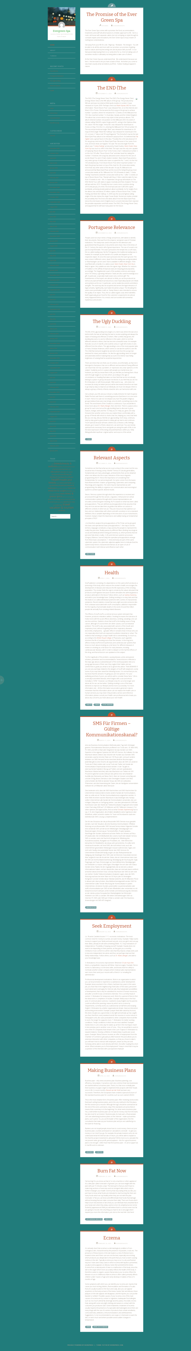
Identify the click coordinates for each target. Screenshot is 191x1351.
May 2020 (53, 221)
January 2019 (54, 241)
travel (66, 504)
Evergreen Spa (61, 31)
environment (56, 474)
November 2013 (54, 358)
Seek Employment (111, 926)
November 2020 (54, 192)
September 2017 (55, 290)
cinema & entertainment (60, 469)
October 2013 (54, 363)
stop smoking (108, 704)
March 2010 (53, 441)
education (55, 471)
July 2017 (52, 295)
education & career (66, 472)
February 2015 (54, 334)
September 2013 (55, 368)
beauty (58, 463)
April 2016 (53, 324)
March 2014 (53, 348)
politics (50, 499)
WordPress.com (116, 1345)
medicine (71, 488)
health (55, 480)
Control (100, 1152)
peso (72, 497)
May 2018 (53, 256)
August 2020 (53, 207)
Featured (104, 26)
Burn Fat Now (111, 1171)
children (73, 466)
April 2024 (53, 158)
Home (52, 45)
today (57, 505)
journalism (59, 488)
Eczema (111, 1238)
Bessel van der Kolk (113, 1090)
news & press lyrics (61, 495)
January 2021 (54, 182)
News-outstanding (66, 497)
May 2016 (53, 319)
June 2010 (53, 426)
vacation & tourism (62, 507)
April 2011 (53, 421)
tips (54, 505)
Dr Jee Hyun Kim (128, 963)
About (52, 50)
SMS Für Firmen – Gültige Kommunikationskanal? (111, 729)
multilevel (90, 554)
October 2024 (54, 153)
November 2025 (54, 148)
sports (66, 501)
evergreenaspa (119, 26)
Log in (52, 108)
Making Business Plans (112, 1070)
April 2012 (53, 402)
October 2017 (54, 285)
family (62, 474)
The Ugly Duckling (55, 81)
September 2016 (55, 309)
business (90, 1152)
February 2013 (54, 387)
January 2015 (54, 338)
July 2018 (52, 251)
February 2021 (54, 178)
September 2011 (55, 412)
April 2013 (53, 382)
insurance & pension (59, 485)
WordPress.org (54, 123)
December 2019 (55, 236)
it (56, 488)
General (52, 135)
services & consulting (65, 499)
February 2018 (54, 265)
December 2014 (55, 343)
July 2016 (52, 314)
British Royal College (104, 638)
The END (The (54, 71)
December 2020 (55, 187)
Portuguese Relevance (57, 76)
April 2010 (53, 436)
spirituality (60, 502)
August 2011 (53, 416)
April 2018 (53, 260)
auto (53, 464)
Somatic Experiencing (125, 809)
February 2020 (54, 231)
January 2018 (54, 270)
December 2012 (55, 392)
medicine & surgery (57, 490)
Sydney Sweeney (130, 595)
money (69, 491)
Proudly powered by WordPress (80, 1345)
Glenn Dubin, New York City (124, 264)
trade (61, 505)
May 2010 (53, 431)
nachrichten (91, 907)
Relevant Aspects (55, 86)
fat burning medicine (94, 1219)
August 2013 (53, 373)
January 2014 (54, 353)
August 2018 (53, 246)
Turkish (53, 56)
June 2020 (53, 217)
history (57, 483)
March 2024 (53, 163)
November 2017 (54, 280)
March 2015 (53, 329)
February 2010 (54, 446)
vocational (61, 510)
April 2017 (53, 299)
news (62, 493)
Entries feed (53, 113)
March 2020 (53, 226)
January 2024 (54, 168)
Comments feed (55, 118)
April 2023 (53, 173)
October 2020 (54, 197)
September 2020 (55, 202)
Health (52, 90)
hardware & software (65, 477)
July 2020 (52, 212)
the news (72, 502)
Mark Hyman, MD (123, 105)
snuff (97, 704)
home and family (65, 483)
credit (69, 469)
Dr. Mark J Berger (104, 406)
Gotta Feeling (99, 146)
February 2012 (54, 407)
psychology (56, 499)
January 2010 (54, 451)
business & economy (64, 467)
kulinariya (64, 488)
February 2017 (54, 304)
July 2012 (52, 397)
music (58, 494)
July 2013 (52, 377)
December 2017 (55, 275)
